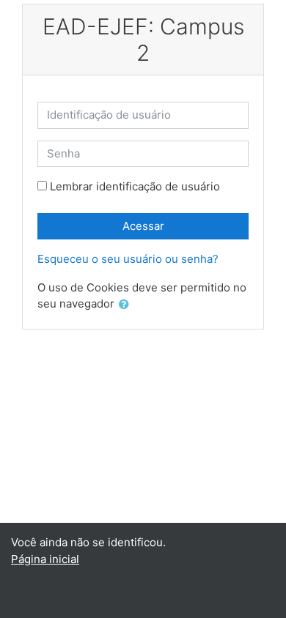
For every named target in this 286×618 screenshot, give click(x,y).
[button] (126, 305)
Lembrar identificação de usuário (135, 186)
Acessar (143, 226)
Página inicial (45, 559)
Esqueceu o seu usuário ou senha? (128, 259)
